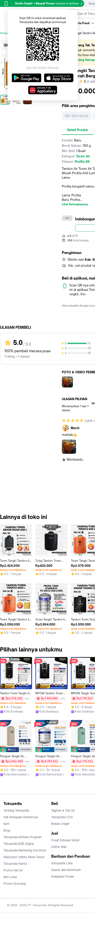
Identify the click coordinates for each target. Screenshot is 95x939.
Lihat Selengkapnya (75, 204)
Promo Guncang (15, 883)
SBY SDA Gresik (77, 116)
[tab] (77, 130)
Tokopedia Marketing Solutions (25, 850)
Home (4, 33)
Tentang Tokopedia (16, 810)
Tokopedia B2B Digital (19, 843)
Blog (7, 830)
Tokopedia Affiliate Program (23, 837)
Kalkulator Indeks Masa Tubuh (24, 857)
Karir (7, 824)
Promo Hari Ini (13, 870)
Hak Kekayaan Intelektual (21, 817)
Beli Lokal (10, 877)
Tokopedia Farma (15, 863)
